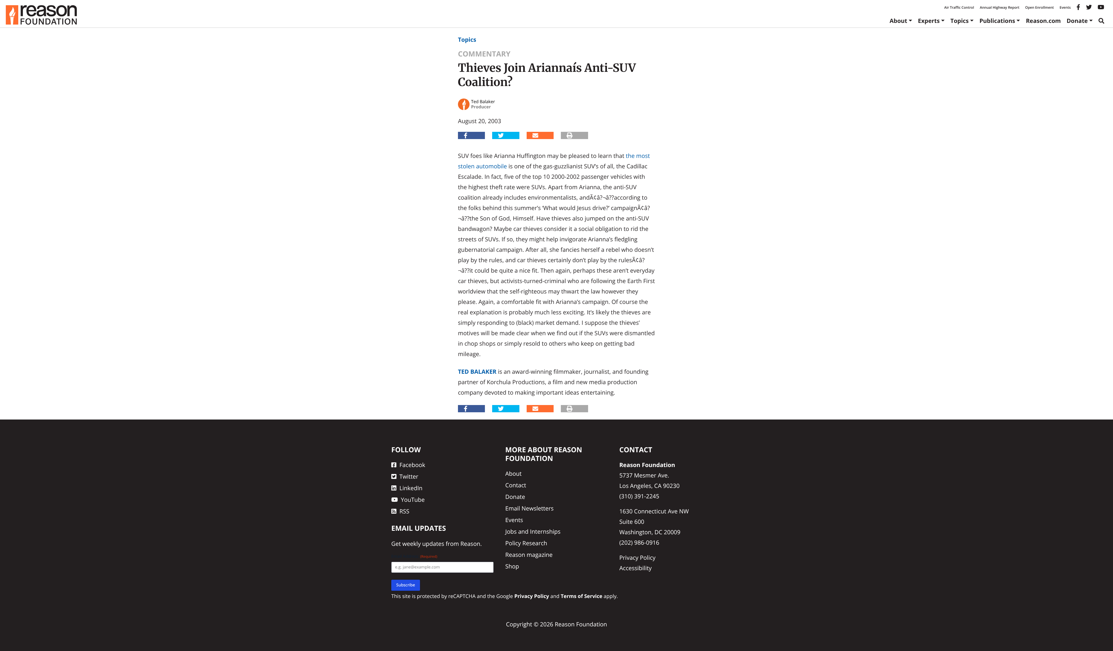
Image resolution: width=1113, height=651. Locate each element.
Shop (512, 566)
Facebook (412, 465)
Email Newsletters (529, 508)
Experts (929, 21)
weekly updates (423, 544)
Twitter (408, 476)
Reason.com (1043, 21)
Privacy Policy (637, 557)
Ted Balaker (477, 371)
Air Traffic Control (959, 7)
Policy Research (526, 543)
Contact (515, 485)
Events (1065, 7)
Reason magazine (528, 555)
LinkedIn (411, 488)
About (898, 21)
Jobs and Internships (532, 531)
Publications (997, 21)
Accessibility (635, 568)
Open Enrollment (1039, 7)
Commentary (484, 54)
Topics (959, 21)
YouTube (413, 500)
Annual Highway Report (999, 7)
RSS (404, 511)
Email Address (414, 556)
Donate (1077, 21)
